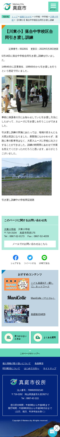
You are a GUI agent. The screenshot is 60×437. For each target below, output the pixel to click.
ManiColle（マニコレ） (43, 298)
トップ (15, 17)
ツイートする (30, 263)
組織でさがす (26, 17)
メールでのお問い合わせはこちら (30, 244)
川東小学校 (10, 229)
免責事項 (39, 363)
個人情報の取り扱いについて (16, 363)
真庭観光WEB (38, 314)
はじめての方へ (31, 368)
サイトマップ (49, 368)
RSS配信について (11, 368)
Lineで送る (44, 263)
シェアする (16, 263)
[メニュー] (53, 7)
